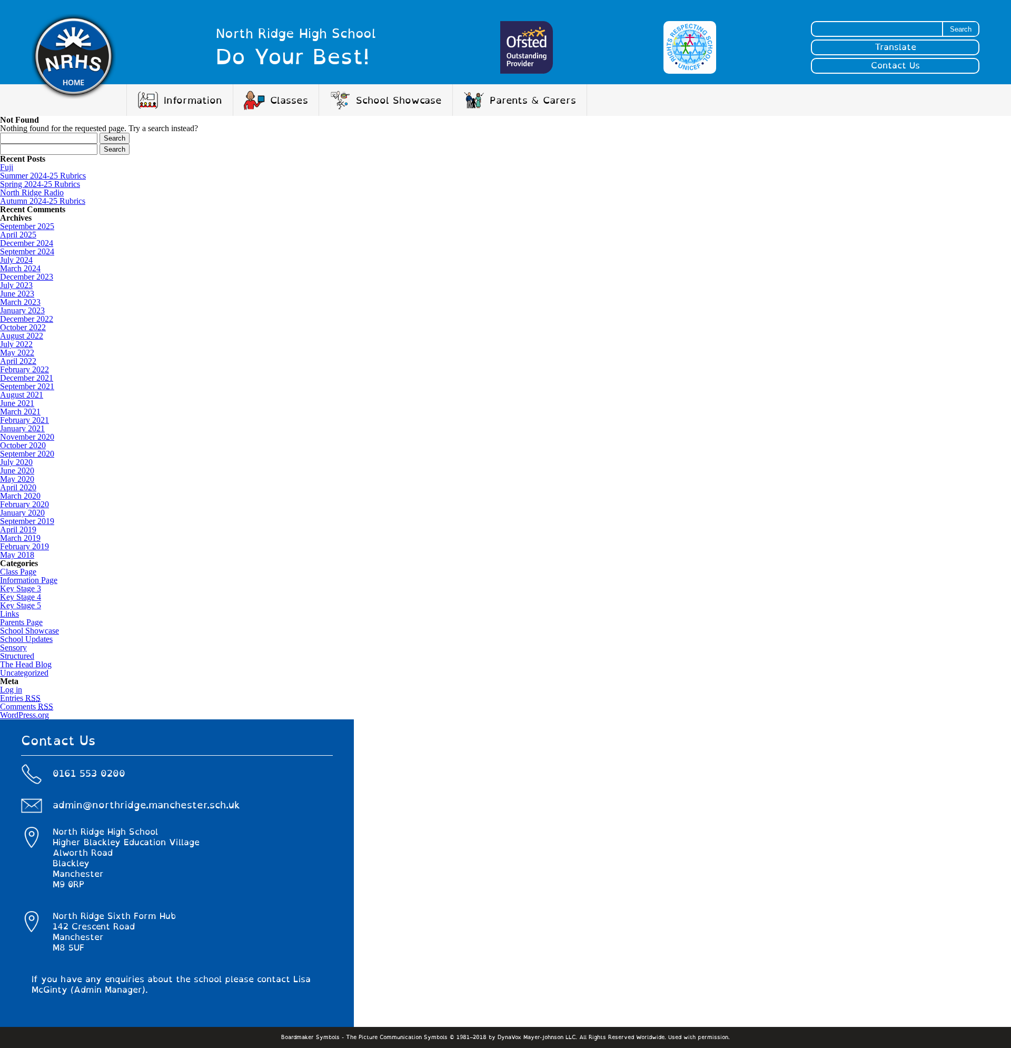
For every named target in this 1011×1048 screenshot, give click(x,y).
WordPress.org (24, 714)
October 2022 (23, 327)
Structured (17, 655)
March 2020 (20, 495)
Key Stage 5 (20, 605)
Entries (20, 698)
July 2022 (16, 344)
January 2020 (22, 512)
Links (9, 613)
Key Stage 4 (20, 596)
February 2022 (24, 369)
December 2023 (26, 276)
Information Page (28, 580)
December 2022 (26, 318)
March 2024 (20, 268)
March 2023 (20, 302)
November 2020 (27, 436)
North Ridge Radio (32, 192)
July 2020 (16, 462)
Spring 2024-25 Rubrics (40, 184)
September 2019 (27, 521)
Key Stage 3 (20, 588)
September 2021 (27, 386)
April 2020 (18, 487)
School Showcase (29, 630)
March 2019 (20, 537)
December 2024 (26, 243)
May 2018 (17, 554)
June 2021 (17, 403)
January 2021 (22, 428)
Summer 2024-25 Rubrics (43, 175)
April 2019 (18, 529)
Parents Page (21, 622)
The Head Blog (26, 664)
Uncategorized (24, 672)
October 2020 (23, 445)
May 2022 (17, 352)
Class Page (18, 571)
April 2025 (18, 234)
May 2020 (17, 478)
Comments (26, 706)
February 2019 (24, 546)
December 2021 (26, 377)
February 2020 (24, 504)
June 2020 (17, 470)
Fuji (6, 167)
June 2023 (17, 293)
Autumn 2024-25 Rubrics (42, 200)
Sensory (13, 647)
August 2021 (21, 394)
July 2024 (16, 259)
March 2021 (20, 411)
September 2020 (27, 453)
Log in (11, 689)
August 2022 (21, 335)
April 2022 (18, 361)
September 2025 (27, 226)
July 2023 (16, 285)
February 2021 (24, 420)
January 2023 (22, 310)
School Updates (26, 639)
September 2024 (27, 251)
